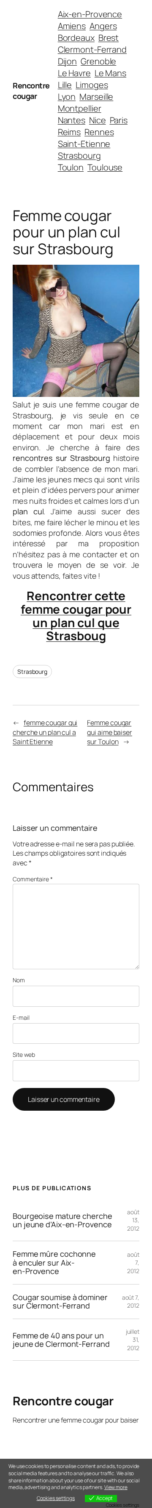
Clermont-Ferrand (92, 49)
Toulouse (104, 167)
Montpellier (79, 108)
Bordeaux (76, 37)
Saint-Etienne (84, 143)
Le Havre (74, 73)
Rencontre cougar (31, 90)
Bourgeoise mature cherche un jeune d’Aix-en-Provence (62, 1220)
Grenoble (98, 61)
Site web (24, 1055)
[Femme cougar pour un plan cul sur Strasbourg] (76, 394)
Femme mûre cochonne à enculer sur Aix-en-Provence (54, 1262)
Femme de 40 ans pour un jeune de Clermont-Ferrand (61, 1339)
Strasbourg (79, 155)
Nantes (71, 120)
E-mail (21, 1017)
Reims (69, 132)
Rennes (99, 132)
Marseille (96, 96)
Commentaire (33, 879)
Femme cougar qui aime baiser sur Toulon (109, 732)
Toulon (71, 167)
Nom (19, 980)
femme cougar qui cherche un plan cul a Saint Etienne (45, 732)
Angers (103, 26)
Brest (108, 37)
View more (116, 1487)
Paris (119, 120)
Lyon (67, 96)
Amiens (72, 26)
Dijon (67, 61)
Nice (97, 120)
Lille (65, 84)
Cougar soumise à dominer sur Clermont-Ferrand (60, 1301)
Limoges (92, 84)
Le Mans (110, 73)
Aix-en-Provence (90, 14)
